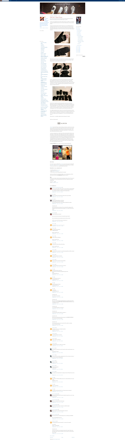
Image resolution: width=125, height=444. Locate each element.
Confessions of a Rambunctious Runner (44, 82)
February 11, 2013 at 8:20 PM (57, 433)
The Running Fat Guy (44, 69)
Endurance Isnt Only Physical (44, 116)
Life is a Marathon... (43, 67)
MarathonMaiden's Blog (44, 100)
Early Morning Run (43, 63)
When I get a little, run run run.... (44, 73)
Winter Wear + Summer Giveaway (56, 17)
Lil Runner (42, 97)
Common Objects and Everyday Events (44, 111)
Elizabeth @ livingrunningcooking (57, 187)
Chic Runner (42, 49)
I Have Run (42, 62)
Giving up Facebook (80, 40)
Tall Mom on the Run (44, 58)
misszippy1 (42, 52)
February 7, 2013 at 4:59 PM (57, 210)
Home (62, 437)
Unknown (53, 249)
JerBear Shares (43, 59)
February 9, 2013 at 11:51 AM (57, 397)
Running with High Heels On (44, 75)
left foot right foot (43, 103)
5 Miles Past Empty (43, 60)
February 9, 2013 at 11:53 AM (57, 407)
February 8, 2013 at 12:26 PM (57, 286)
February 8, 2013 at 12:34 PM (57, 308)
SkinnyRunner (43, 48)
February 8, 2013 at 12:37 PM (57, 319)
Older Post (73, 437)
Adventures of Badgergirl (44, 71)
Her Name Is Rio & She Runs (44, 77)
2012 (78, 46)
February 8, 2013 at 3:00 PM (57, 358)
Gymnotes (42, 44)
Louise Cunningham (55, 393)
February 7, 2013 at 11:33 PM (57, 247)
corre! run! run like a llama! (44, 43)
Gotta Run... (42, 87)
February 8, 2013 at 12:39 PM (57, 325)
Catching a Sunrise (80, 37)
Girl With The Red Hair (44, 47)
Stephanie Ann (54, 421)
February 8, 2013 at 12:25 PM (57, 274)
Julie (53, 269)
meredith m (53, 327)
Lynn (53, 377)
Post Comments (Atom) (57, 439)
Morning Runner (62, 4)
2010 (78, 49)
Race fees (79, 43)
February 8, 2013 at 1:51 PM (57, 331)
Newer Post (51, 437)
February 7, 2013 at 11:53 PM (57, 252)
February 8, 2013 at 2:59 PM (57, 352)
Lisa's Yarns (42, 51)
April (78, 32)
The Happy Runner (43, 68)
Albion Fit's (58, 164)
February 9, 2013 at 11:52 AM (57, 402)
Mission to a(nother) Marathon (43, 109)
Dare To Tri (42, 91)
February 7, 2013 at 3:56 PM (57, 203)
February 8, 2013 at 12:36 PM (57, 313)
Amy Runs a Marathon (44, 86)
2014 (78, 27)
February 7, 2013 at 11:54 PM (57, 266)
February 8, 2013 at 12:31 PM (57, 297)
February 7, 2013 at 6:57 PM (57, 221)
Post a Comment (52, 435)
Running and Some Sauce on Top (44, 96)
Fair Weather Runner (44, 93)
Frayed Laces (42, 90)
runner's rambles (43, 54)
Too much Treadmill (80, 36)
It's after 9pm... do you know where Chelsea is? (44, 102)
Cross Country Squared (44, 89)
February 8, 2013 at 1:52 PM (57, 336)
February (79, 35)
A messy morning (80, 38)
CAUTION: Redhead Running (43, 80)
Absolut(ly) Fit (43, 85)
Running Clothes (55, 182)
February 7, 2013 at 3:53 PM (57, 196)
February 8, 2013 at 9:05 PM (57, 386)
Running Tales (43, 112)
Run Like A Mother (43, 53)
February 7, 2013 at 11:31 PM (57, 225)
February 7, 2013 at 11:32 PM (57, 233)
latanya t (53, 223)
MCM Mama (42, 45)
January (79, 45)
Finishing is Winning (44, 78)
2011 (78, 48)
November (79, 30)
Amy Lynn (53, 354)
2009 (78, 50)
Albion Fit (51, 127)
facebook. (52, 164)
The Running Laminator (44, 104)
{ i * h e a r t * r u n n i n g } (44, 106)
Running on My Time (44, 84)
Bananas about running (44, 107)
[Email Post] (55, 181)
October (79, 31)
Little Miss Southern (43, 114)
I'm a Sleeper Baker (43, 64)
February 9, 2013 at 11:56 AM (57, 418)
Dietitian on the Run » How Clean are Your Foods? (44, 56)
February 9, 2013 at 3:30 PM (57, 426)
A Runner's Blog (43, 94)
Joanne (53, 194)
